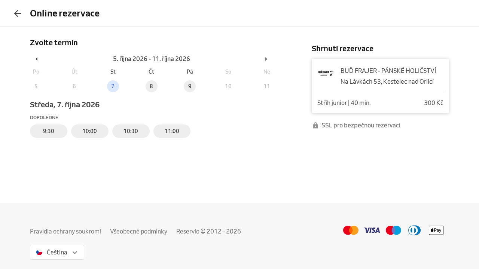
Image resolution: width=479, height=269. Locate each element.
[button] (37, 58)
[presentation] (17, 13)
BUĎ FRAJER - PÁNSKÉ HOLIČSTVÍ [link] (388, 70)
